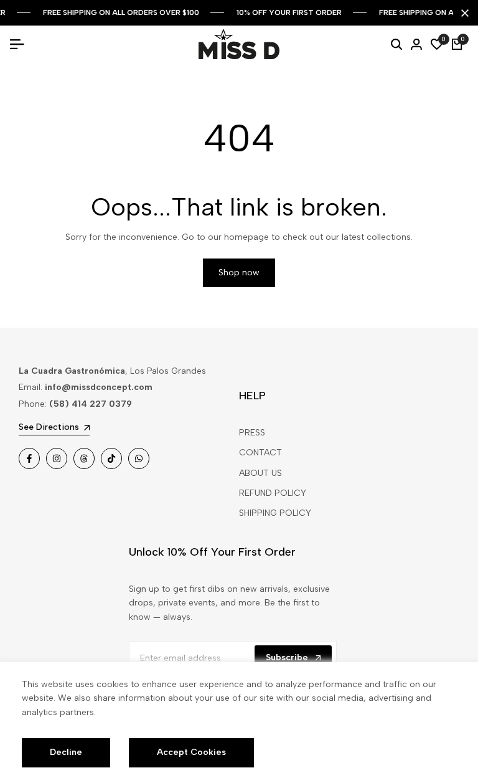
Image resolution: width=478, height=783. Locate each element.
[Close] (462, 13)
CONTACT (260, 452)
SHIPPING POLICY (275, 513)
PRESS (252, 432)
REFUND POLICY (272, 493)
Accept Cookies (191, 752)
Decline (66, 752)
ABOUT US (260, 473)
